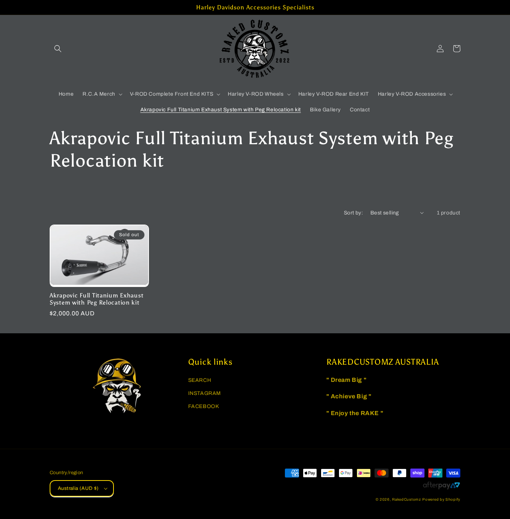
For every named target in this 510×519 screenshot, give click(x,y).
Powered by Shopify (441, 499)
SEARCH (199, 380)
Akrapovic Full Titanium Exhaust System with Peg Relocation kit (96, 299)
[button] (58, 48)
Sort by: (353, 213)
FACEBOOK (203, 406)
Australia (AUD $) (78, 488)
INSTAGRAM (204, 393)
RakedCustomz (406, 499)
